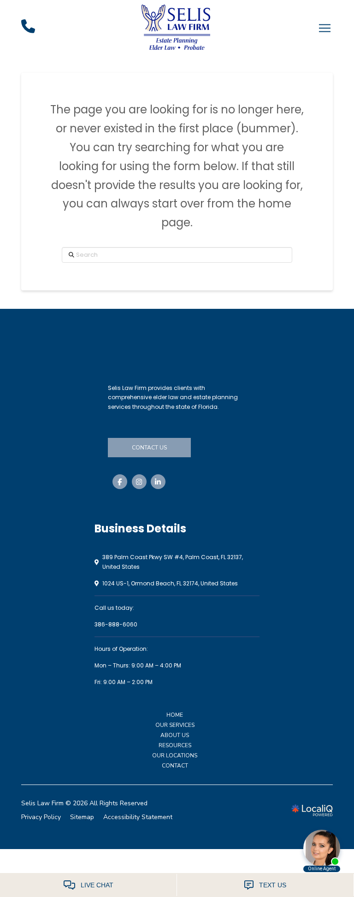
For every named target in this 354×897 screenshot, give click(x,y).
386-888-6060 (115, 624)
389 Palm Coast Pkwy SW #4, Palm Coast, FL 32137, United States (172, 561)
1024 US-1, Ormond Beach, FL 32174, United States (170, 583)
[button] (325, 28)
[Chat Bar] (177, 885)
